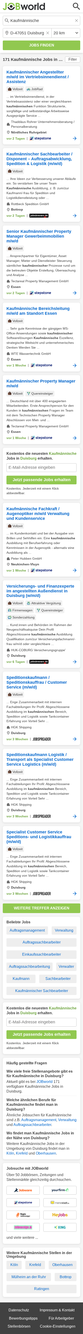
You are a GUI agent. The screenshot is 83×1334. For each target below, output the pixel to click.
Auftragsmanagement (27, 930)
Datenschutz (19, 1310)
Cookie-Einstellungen (57, 1326)
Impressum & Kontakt (57, 1310)
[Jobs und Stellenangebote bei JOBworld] (24, 6)
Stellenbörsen (19, 1326)
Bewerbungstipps (23, 1318)
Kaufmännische (26, 59)
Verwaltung (64, 930)
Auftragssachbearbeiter (42, 942)
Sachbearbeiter (58, 979)
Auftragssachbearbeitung (29, 966)
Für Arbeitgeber (61, 1318)
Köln (10, 1153)
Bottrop (65, 1277)
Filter (72, 59)
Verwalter (66, 966)
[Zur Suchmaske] (76, 6)
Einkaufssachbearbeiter (41, 954)
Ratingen (41, 1289)
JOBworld (44, 1082)
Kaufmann (21, 979)
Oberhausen (46, 1153)
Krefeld (22, 1153)
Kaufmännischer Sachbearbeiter (41, 991)
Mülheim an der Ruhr (29, 1277)
